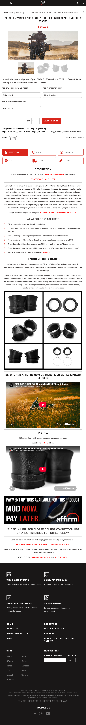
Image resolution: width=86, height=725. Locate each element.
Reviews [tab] (67, 161)
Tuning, (15, 132)
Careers (49, 633)
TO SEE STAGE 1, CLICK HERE (43, 179)
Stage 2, (34, 132)
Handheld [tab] (68, 152)
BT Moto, (27, 132)
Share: (5, 137)
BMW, (10, 132)
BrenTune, (59, 132)
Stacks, (66, 132)
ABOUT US (12, 629)
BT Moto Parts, (19, 129)
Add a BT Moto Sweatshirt (14, 102)
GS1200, (41, 132)
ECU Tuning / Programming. (36, 129)
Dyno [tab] (38, 152)
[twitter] (15, 138)
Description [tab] (14, 152)
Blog (9, 638)
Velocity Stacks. (76, 132)
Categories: (7, 128)
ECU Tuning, (50, 132)
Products (19, 12)
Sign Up (71, 660)
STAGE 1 (46, 252)
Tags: (4, 131)
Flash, (20, 132)
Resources (51, 624)
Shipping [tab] (41, 161)
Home (11, 12)
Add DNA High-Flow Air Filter (15, 88)
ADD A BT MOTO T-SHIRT (52, 88)
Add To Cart (51, 121)
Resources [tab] (13, 161)
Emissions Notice (18, 633)
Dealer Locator (54, 629)
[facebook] (10, 138)
